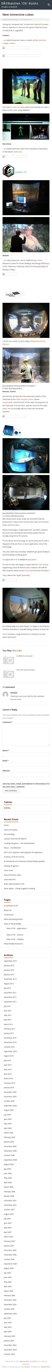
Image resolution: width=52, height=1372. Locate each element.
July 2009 (7, 1115)
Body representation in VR (14, 884)
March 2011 (8, 1024)
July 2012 (7, 988)
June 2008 (8, 1173)
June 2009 (8, 1119)
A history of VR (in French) (14, 857)
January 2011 (9, 1033)
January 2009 (9, 1142)
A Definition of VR (11, 905)
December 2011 (10, 992)
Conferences (9, 915)
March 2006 (8, 1291)
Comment (8, 722)
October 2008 (9, 1155)
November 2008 (10, 1151)
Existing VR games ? (11, 866)
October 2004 (9, 1354)
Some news (8, 870)
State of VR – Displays (15, 939)
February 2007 (9, 1241)
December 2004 (10, 1345)
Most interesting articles (13, 919)
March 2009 (8, 1133)
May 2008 (8, 1178)
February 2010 (9, 1083)
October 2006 (9, 1259)
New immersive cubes (12, 875)
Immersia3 (7, 402)
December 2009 (10, 1092)
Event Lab (18, 152)
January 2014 (9, 970)
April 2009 (8, 1128)
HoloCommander (10, 830)
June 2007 (8, 1223)
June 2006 (8, 1277)
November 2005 (10, 1304)
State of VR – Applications (16, 928)
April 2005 (8, 1331)
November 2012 (10, 979)
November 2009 (10, 1096)
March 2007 (8, 1237)
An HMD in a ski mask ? (24, 656)
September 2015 (10, 961)
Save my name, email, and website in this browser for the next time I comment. (26, 785)
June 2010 (8, 1065)
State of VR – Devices (14, 935)
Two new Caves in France (25, 670)
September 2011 (10, 1002)
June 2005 (8, 1322)
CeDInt (39, 260)
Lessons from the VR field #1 (15, 839)
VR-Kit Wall (29, 570)
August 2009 (9, 1110)
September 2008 (10, 1160)
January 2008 (9, 1196)
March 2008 (8, 1187)
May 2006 (8, 1282)
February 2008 (9, 1191)
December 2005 (10, 1300)
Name (6, 750)
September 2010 (10, 1051)
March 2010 (8, 1078)
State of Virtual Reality (12, 924)
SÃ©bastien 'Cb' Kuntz (19, 3)
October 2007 (9, 1209)
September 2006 (10, 1264)
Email (6, 760)
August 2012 (9, 983)
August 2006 (9, 1268)
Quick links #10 (10, 879)
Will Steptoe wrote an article (14, 107)
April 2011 (8, 1020)
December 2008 (10, 1146)
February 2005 (9, 1336)
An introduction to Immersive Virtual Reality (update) (24, 861)
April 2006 (8, 1286)
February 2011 (9, 1029)
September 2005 (10, 1313)
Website (6, 770)
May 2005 (8, 1327)
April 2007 (8, 1232)
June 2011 (8, 1010)
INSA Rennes (43, 564)
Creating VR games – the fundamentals (19, 843)
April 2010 (8, 1074)
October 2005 (9, 1309)
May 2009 (8, 1123)
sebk (11, 19)
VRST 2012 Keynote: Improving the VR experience (23, 852)
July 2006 (7, 1273)
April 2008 (8, 1182)
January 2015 (9, 965)
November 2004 (10, 1350)
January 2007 (9, 1246)
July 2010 (7, 1060)
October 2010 (9, 1047)
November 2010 (10, 1042)
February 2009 (9, 1137)
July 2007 (7, 1218)
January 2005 (9, 1340)
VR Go (6, 825)
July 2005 (7, 1318)
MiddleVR (37, 24)
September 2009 (10, 1105)
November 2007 (10, 1205)
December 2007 (10, 1200)
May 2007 (8, 1228)
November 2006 (10, 1255)
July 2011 (7, 1006)
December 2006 (10, 1250)
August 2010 (9, 1056)
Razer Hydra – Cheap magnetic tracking (19, 888)
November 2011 (10, 997)
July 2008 (7, 1169)
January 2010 (9, 1087)
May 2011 (8, 1015)
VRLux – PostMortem (12, 848)
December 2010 (10, 1038)
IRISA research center (24, 399)
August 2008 (9, 1164)
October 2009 (9, 1101)
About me (8, 910)
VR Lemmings (9, 834)
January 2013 (9, 974)
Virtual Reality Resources (13, 944)
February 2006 (9, 1295)
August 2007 (9, 1214)
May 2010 (8, 1069)
